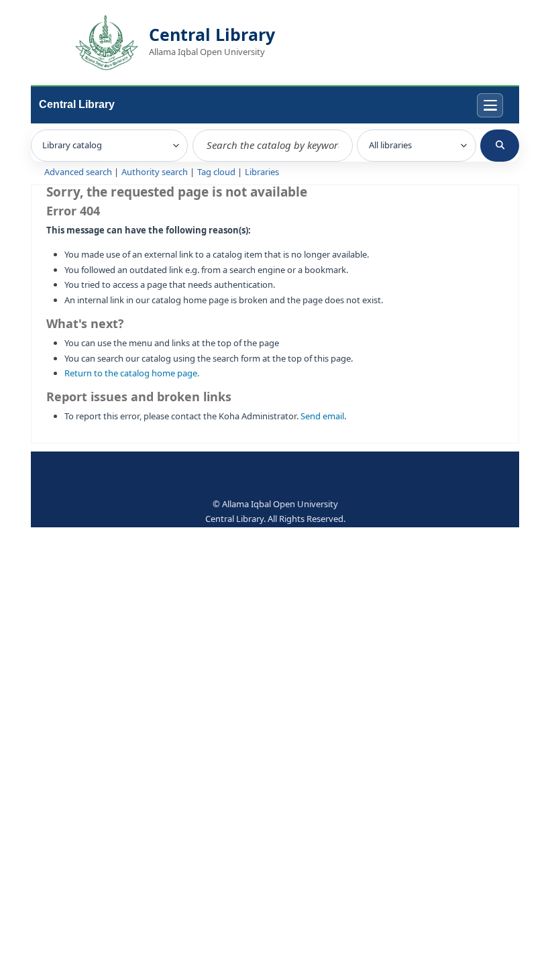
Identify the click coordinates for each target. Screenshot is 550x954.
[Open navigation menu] (490, 105)
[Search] (499, 145)
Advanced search (78, 172)
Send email (322, 416)
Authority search (154, 172)
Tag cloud (216, 172)
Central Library (77, 104)
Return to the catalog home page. (131, 373)
